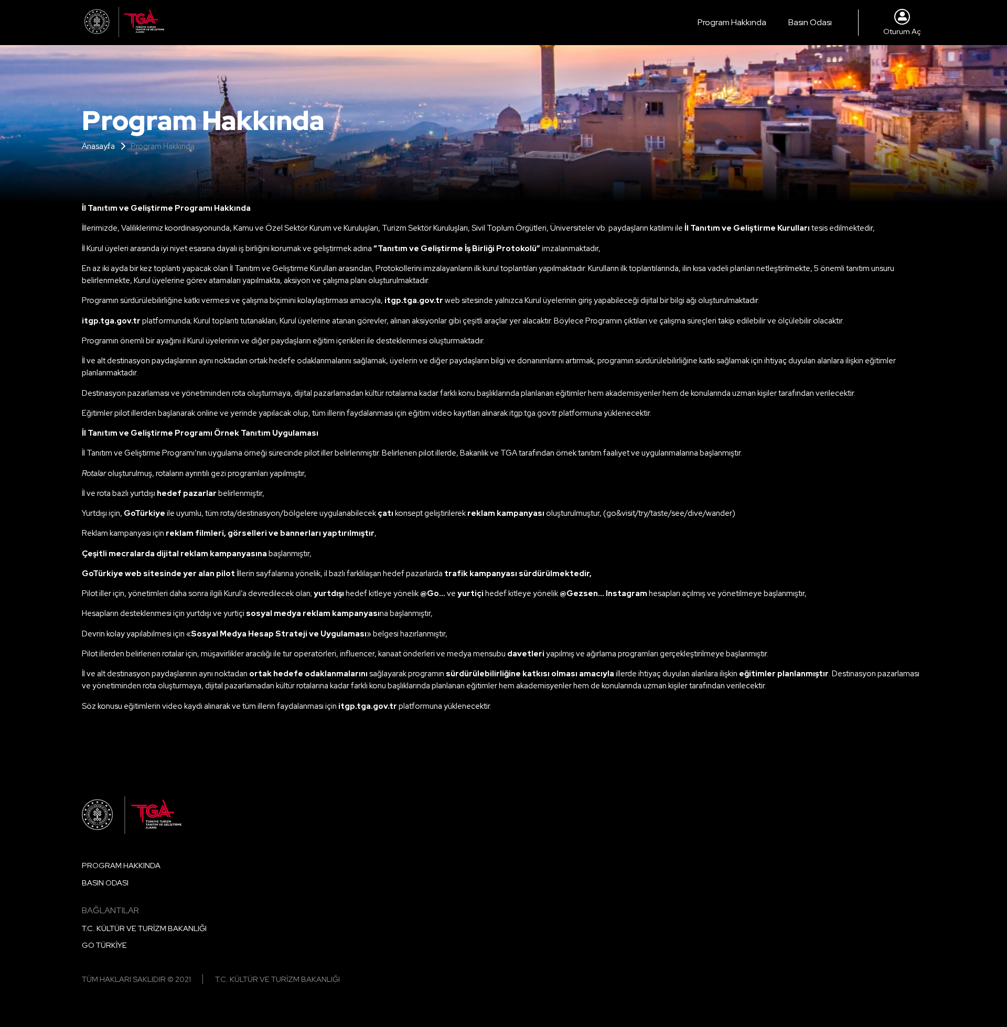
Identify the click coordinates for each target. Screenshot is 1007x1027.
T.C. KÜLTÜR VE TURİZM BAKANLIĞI (144, 928)
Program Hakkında (732, 22)
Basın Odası (810, 22)
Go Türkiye (104, 945)
